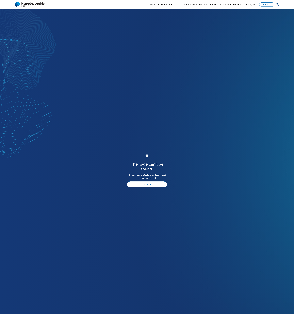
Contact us (267, 4)
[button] (153, 5)
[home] (30, 4)
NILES (179, 4)
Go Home (147, 184)
